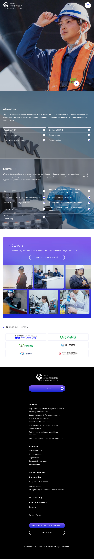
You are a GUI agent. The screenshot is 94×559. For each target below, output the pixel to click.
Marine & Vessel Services (60, 197)
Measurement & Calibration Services (65, 203)
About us (33, 446)
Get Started (47, 532)
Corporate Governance (14, 140)
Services (33, 404)
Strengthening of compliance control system (46, 490)
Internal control (35, 486)
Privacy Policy (35, 515)
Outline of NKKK (56, 130)
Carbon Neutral (11, 209)
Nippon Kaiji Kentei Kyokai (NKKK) (13, 5)
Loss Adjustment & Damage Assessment (22, 197)
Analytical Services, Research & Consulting (18, 217)
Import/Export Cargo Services (17, 203)
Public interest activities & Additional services (65, 209)
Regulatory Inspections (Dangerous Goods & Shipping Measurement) (65, 190)
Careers (32, 507)
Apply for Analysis (38, 502)
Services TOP (10, 191)
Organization (54, 135)
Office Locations (11, 135)
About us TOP (10, 130)
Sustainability (55, 140)
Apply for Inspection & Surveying (47, 525)
